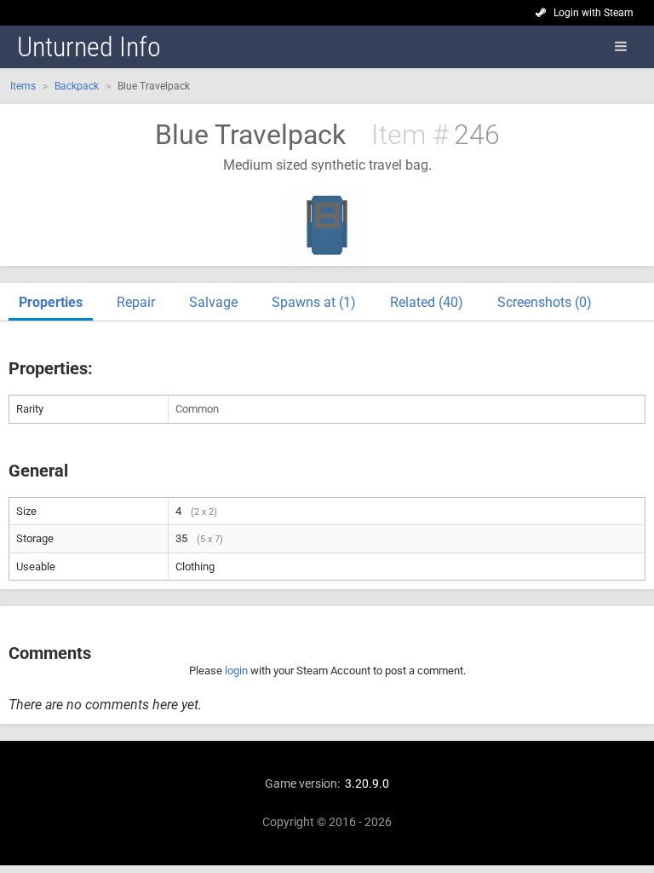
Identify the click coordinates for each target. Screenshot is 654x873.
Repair (136, 302)
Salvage (213, 302)
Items (23, 86)
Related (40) (426, 302)
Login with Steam (594, 13)
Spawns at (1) (314, 302)
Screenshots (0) (544, 302)
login (236, 670)
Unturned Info (89, 47)
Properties (51, 302)
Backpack (76, 86)
